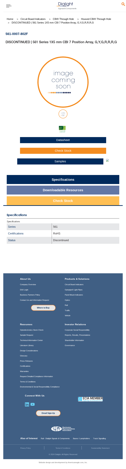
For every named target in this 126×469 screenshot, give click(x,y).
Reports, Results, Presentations (77, 335)
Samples (60, 161)
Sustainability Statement (100, 448)
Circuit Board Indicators (74, 284)
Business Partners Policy (30, 295)
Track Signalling (99, 438)
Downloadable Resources (63, 190)
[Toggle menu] (7, 5)
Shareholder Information (74, 340)
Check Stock (63, 150)
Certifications (25, 366)
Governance (70, 345)
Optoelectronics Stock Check (31, 330)
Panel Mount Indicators (74, 295)
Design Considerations (29, 351)
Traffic (67, 310)
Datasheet (63, 140)
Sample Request (26, 335)
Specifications (63, 179)
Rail (66, 305)
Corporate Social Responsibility (77, 330)
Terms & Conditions (28, 382)
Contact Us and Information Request (34, 300)
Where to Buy (43, 308)
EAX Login (24, 290)
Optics (67, 300)
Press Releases (26, 361)
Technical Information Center (31, 340)
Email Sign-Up (48, 413)
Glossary (23, 356)
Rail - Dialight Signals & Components (55, 438)
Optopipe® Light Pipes (74, 290)
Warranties (24, 371)
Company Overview (28, 284)
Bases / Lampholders (81, 438)
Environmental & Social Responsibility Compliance (40, 387)
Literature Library (27, 345)
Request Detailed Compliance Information (36, 376)
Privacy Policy (25, 448)
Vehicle (67, 315)
